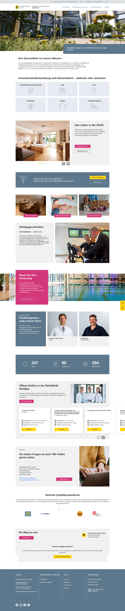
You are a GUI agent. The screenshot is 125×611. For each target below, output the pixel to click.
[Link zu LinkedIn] (24, 605)
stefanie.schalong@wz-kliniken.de (29, 480)
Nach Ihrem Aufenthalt (94, 215)
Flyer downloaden (81, 146)
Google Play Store (93, 584)
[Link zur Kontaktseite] (122, 303)
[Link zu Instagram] (21, 605)
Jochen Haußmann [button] (25, 231)
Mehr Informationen (26, 299)
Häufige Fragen (98, 182)
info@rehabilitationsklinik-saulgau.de (26, 591)
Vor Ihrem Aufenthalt (31, 215)
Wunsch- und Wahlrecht (98, 177)
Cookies (66, 588)
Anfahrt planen (26, 537)
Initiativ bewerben (64, 479)
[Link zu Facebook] (17, 605)
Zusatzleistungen (81, 151)
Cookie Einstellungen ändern (62, 556)
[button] (51, 1)
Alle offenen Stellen (26, 401)
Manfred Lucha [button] (37, 231)
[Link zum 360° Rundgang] (122, 308)
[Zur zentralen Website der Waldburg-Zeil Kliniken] (98, 590)
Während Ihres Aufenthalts (62, 215)
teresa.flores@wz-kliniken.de (27, 478)
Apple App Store (92, 582)
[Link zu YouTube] (28, 605)
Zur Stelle (28, 429)
